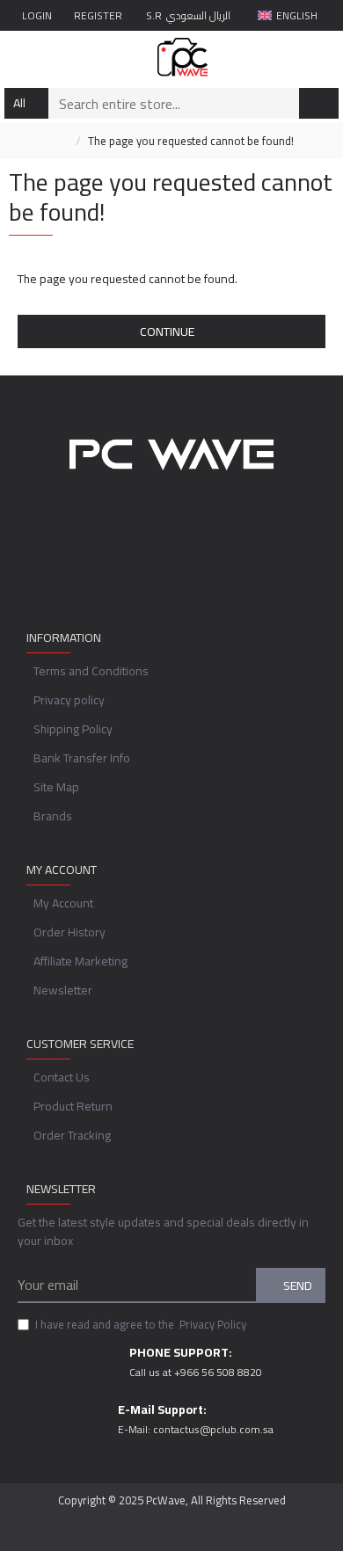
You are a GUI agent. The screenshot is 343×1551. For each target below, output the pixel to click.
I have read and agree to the (140, 1325)
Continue (167, 331)
